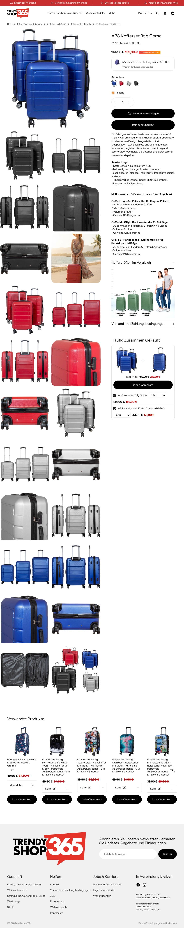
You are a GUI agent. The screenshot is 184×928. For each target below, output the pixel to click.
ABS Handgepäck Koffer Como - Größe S (141, 408)
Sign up (167, 854)
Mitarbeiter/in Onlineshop (107, 884)
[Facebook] (138, 885)
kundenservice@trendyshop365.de (153, 897)
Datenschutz (57, 901)
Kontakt (54, 884)
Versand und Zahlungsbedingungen (138, 324)
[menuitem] (111, 13)
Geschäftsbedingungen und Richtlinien (158, 923)
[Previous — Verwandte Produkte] (12, 769)
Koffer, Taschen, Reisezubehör (31, 24)
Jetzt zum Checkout (143, 124)
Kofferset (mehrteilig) (81, 24)
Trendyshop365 (23, 923)
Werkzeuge (13, 901)
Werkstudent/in (102, 895)
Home (10, 24)
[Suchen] (157, 13)
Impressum (56, 913)
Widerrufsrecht (59, 907)
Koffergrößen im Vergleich (131, 263)
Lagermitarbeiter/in (104, 890)
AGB (52, 895)
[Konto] (165, 13)
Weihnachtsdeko (16, 890)
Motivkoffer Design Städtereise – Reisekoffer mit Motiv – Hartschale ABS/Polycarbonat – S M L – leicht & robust (91, 765)
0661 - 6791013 (143, 906)
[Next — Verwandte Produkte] (172, 769)
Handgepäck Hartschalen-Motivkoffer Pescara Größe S (21, 762)
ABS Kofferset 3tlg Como (132, 395)
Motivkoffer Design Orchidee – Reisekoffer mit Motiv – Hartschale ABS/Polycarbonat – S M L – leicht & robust (126, 765)
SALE (10, 907)
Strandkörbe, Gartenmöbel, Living (26, 895)
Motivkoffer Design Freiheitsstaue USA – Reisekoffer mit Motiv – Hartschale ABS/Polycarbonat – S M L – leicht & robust (161, 767)
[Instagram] (144, 885)
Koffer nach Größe (58, 24)
